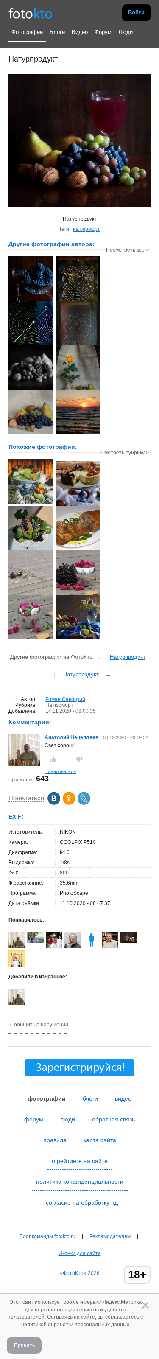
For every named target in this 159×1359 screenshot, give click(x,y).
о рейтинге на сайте (80, 1160)
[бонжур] (30, 594)
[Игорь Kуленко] (35, 941)
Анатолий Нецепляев (71, 737)
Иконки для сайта (80, 1253)
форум (33, 1119)
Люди (125, 32)
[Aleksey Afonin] (72, 947)
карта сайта (100, 1140)
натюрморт (86, 229)
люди (67, 1119)
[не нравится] (79, 759)
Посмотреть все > (127, 250)
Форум (103, 32)
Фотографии (27, 32)
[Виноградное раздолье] (30, 549)
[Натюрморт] (30, 503)
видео (123, 1098)
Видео (80, 32)
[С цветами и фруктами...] (78, 639)
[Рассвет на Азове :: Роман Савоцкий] (78, 434)
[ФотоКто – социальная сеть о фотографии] (30, 12)
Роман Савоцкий (65, 699)
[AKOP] (91, 947)
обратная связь (113, 1119)
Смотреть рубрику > (124, 453)
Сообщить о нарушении (39, 1025)
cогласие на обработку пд (82, 1202)
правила (55, 1140)
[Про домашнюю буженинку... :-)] (78, 549)
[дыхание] (78, 594)
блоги (90, 1098)
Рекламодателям (110, 1236)
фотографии (47, 1098)
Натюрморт (59, 705)
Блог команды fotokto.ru (47, 1236)
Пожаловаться (60, 771)
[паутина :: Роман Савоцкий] (78, 300)
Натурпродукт (127, 657)
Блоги (57, 32)
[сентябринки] (30, 639)
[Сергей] (128, 941)
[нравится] (53, 759)
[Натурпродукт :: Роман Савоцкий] (30, 300)
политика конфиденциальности (79, 1181)
